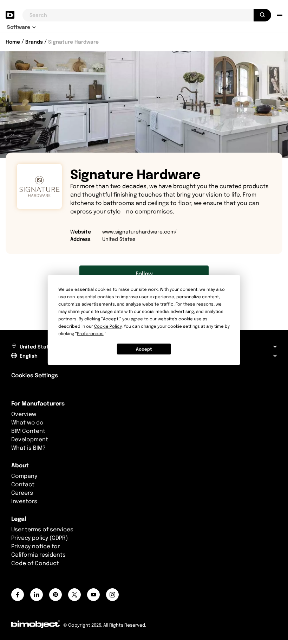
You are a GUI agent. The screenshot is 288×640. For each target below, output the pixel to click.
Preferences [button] (90, 333)
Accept (144, 349)
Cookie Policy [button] (108, 326)
